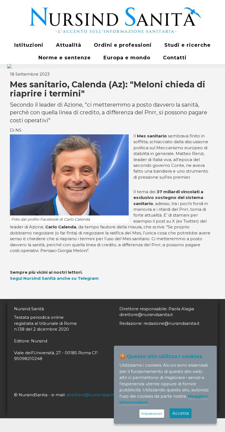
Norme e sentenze (64, 58)
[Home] (112, 19)
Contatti (175, 58)
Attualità (68, 45)
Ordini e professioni (123, 45)
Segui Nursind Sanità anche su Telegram (54, 278)
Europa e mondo (126, 58)
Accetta (180, 413)
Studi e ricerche (187, 45)
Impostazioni (151, 413)
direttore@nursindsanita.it (93, 394)
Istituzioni (28, 45)
